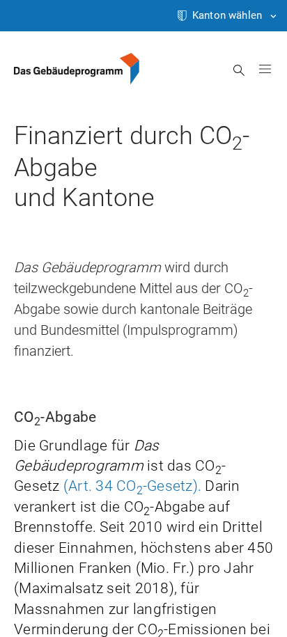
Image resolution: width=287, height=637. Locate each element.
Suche (239, 70)
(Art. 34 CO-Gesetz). (132, 486)
